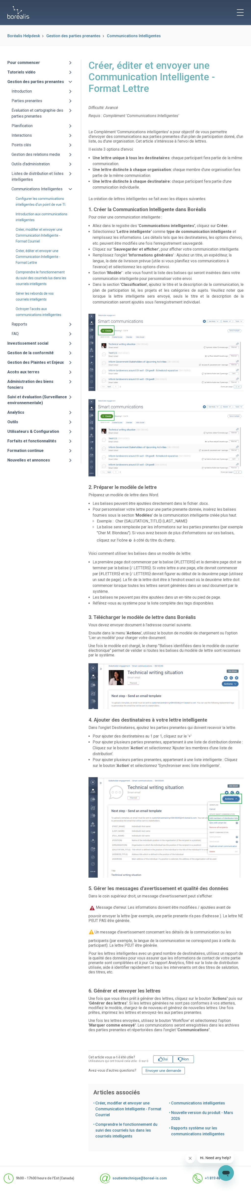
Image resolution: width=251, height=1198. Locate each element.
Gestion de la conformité (30, 353)
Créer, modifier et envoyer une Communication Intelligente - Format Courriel (39, 235)
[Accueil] (18, 12)
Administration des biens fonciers (30, 384)
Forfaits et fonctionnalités (31, 441)
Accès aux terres (23, 372)
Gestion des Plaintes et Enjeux (35, 362)
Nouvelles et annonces (28, 460)
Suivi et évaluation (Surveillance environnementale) (37, 400)
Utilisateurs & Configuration (33, 431)
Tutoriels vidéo (21, 72)
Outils (12, 422)
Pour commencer (23, 62)
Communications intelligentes (198, 1103)
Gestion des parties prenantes (73, 36)
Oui (165, 1059)
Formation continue (25, 450)
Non (185, 1059)
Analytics (15, 412)
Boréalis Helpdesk (23, 36)
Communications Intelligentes (134, 36)
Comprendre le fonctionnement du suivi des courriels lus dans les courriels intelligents (41, 278)
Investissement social (27, 343)
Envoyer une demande (163, 1070)
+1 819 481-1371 (218, 1178)
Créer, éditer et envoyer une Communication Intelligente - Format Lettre (38, 257)
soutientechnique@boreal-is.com (140, 1178)
